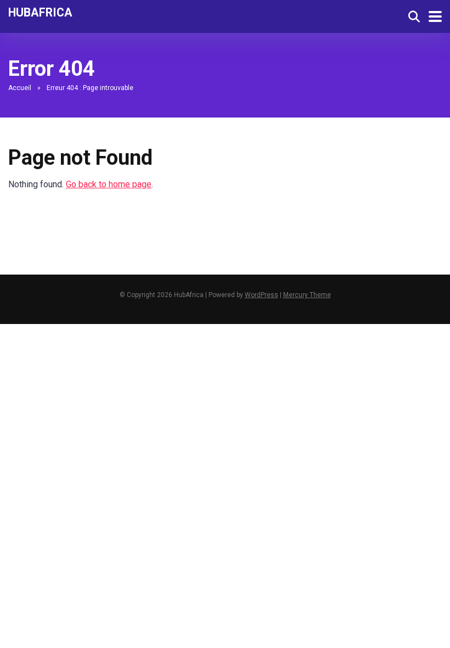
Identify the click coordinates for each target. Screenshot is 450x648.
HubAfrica (40, 11)
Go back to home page (108, 184)
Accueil (19, 88)
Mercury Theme (307, 295)
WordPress (261, 295)
